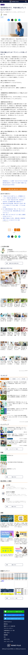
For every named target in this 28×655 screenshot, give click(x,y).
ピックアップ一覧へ (14, 449)
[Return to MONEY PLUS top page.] (14, 1)
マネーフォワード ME (8, 641)
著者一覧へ (14, 506)
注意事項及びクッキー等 (9, 630)
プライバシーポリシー (8, 628)
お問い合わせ (7, 632)
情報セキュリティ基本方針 (9, 626)
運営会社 (6, 624)
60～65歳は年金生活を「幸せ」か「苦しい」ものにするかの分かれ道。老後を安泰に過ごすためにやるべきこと (14, 210)
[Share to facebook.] (9, 20)
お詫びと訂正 (7, 639)
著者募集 (6, 635)
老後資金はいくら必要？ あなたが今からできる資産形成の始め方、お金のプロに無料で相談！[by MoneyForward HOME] (15, 182)
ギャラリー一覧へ (14, 598)
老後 (2, 17)
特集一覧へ (14, 477)
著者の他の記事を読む (14, 263)
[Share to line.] (16, 20)
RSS (5, 637)
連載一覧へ (14, 564)
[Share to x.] (12, 20)
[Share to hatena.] (19, 20)
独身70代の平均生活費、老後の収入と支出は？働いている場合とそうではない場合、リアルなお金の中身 (14, 205)
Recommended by (21, 370)
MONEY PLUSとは (7, 621)
